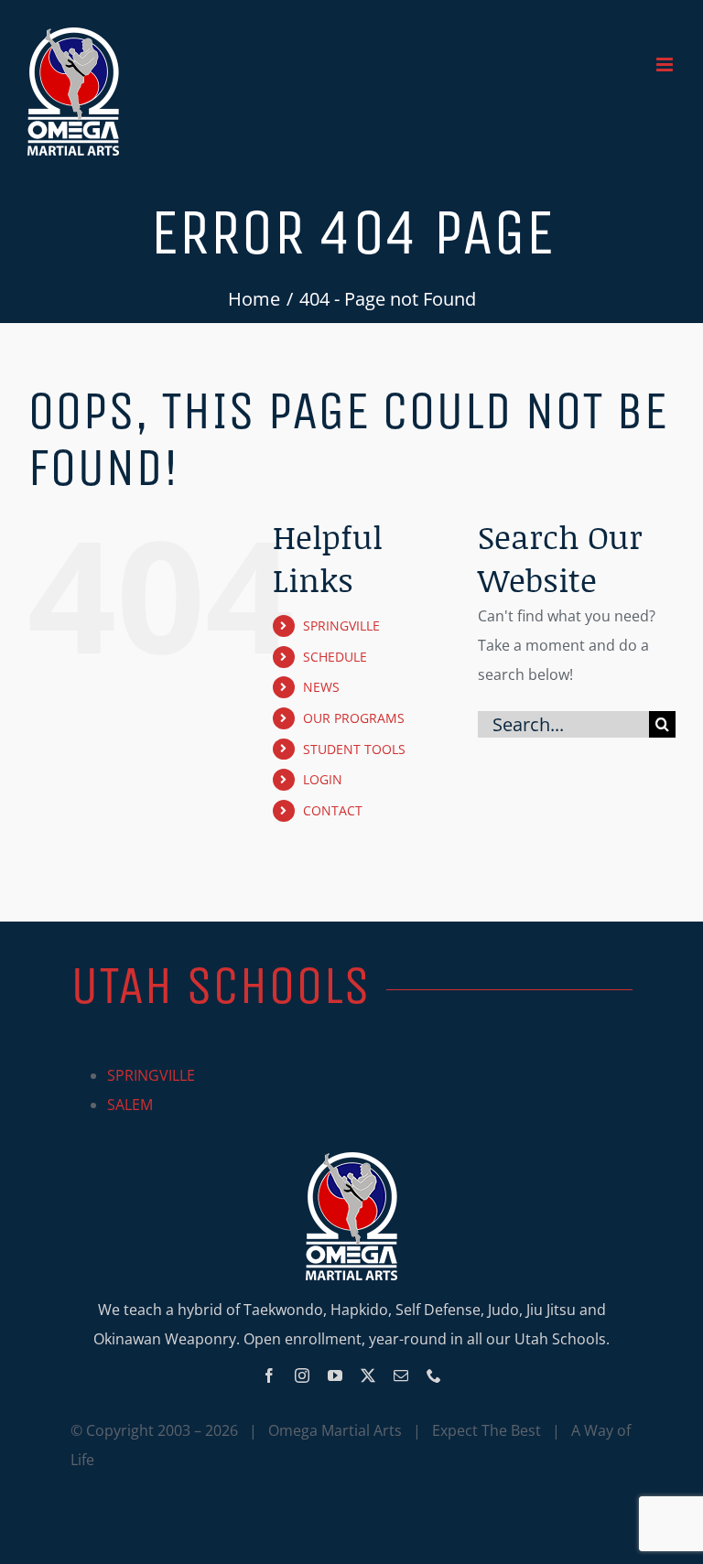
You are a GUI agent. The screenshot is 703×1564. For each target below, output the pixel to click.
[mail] (401, 1375)
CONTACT (332, 810)
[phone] (434, 1375)
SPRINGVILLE (341, 625)
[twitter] (368, 1375)
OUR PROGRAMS (354, 718)
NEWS (321, 687)
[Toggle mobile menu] (666, 64)
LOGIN (322, 779)
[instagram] (302, 1375)
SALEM (130, 1105)
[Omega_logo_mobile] (351, 1159)
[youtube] (335, 1375)
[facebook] (269, 1375)
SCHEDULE (335, 656)
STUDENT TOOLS (354, 749)
